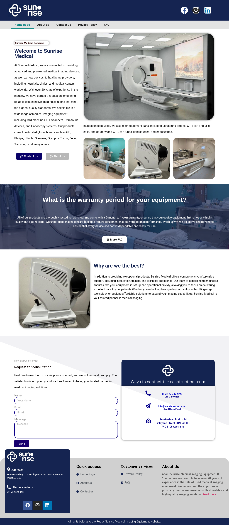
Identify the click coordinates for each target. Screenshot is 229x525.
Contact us (63, 24)
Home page (22, 24)
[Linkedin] (207, 10)
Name (18, 395)
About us (43, 24)
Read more (209, 494)
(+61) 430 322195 (172, 393)
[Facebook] (184, 10)
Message (20, 419)
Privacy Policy (87, 24)
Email (17, 407)
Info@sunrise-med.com (172, 406)
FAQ (106, 24)
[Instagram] (196, 10)
